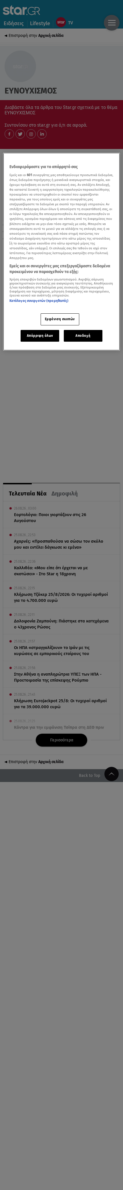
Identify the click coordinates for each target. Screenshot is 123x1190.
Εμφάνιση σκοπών (60, 319)
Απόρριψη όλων (40, 336)
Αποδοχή (83, 336)
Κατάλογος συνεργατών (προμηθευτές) (38, 301)
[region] (61, 252)
